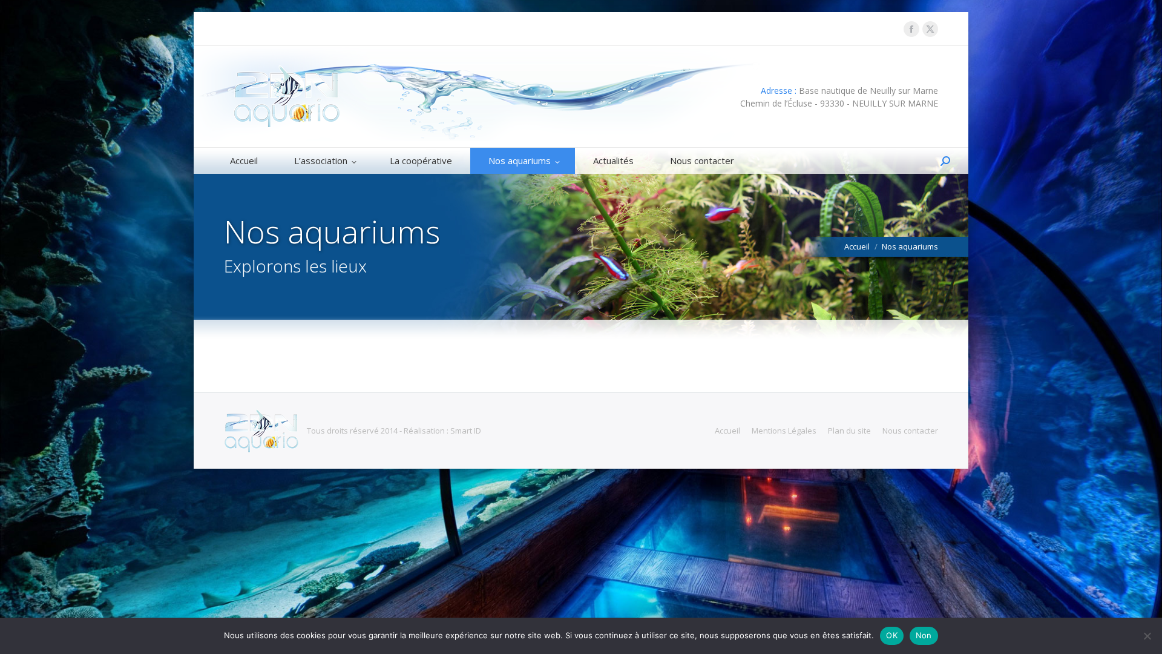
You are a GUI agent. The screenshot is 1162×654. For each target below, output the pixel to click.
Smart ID (465, 430)
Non (924, 635)
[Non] (1147, 636)
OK (892, 635)
